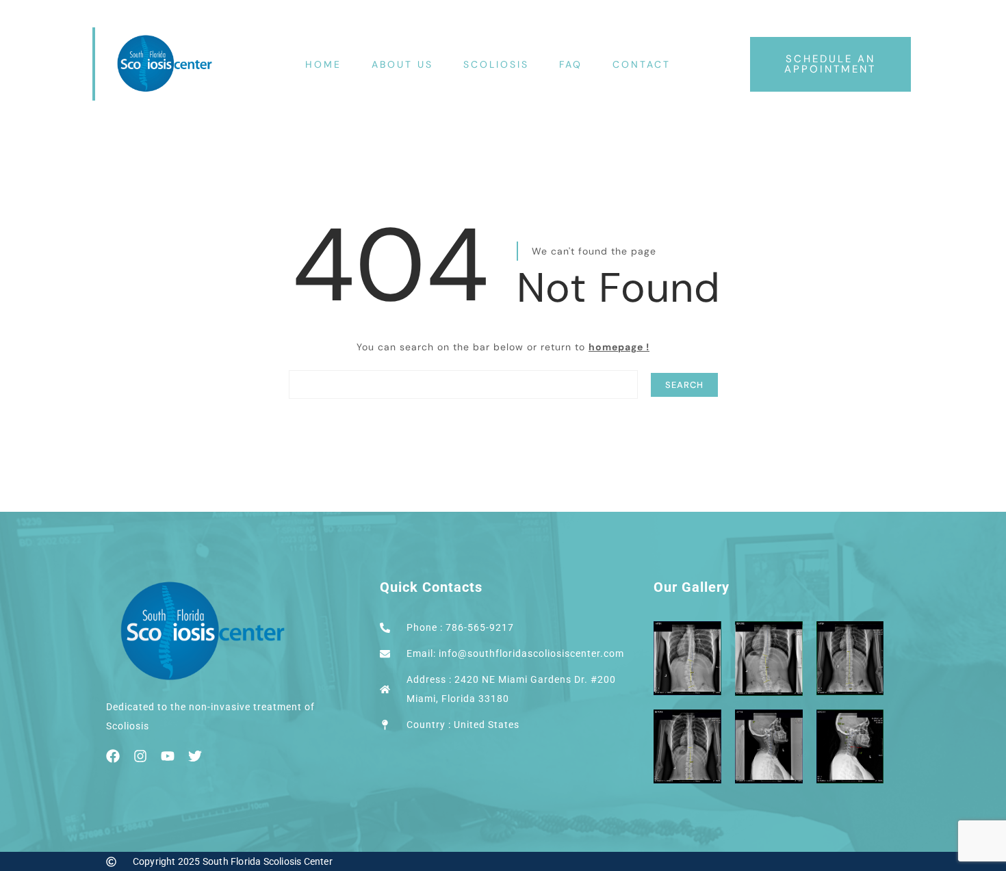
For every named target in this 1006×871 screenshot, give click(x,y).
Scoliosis (496, 64)
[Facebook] (113, 756)
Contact (641, 64)
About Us (402, 64)
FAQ (570, 64)
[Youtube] (168, 756)
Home (323, 64)
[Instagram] (140, 756)
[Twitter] (195, 756)
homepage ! (619, 347)
